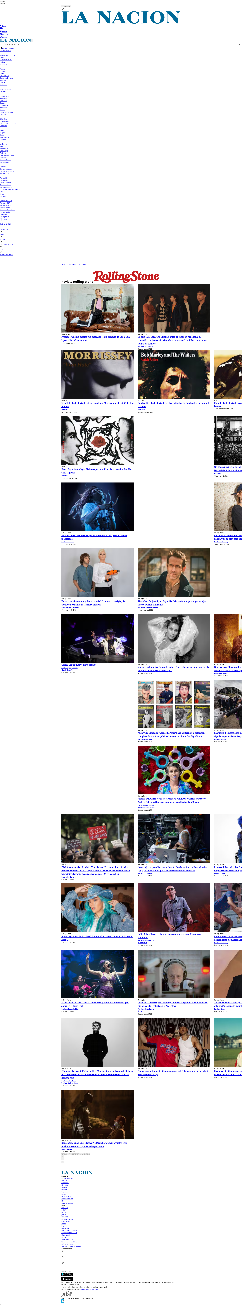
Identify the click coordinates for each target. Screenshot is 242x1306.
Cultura (2, 103)
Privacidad (94, 1289)
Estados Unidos (5, 89)
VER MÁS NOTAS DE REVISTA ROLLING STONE (75, 1154)
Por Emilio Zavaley (221, 542)
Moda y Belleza (5, 160)
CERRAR (2, 1)
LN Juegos (3, 144)
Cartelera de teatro (7, 171)
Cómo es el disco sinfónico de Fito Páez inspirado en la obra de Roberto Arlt (97, 1074)
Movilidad (3, 80)
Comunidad (4, 105)
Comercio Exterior (6, 78)
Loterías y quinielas (7, 155)
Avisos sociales (5, 185)
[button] (121, 147)
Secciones (5, 29)
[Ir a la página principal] (121, 23)
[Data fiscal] (62, 1303)
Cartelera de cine (6, 169)
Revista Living (5, 208)
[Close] (62, 1156)
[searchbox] (120, 44)
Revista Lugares (5, 205)
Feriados (3, 153)
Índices (2, 83)
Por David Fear (66, 1149)
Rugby (2, 133)
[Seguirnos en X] (62, 1257)
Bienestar (3, 108)
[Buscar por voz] (239, 44)
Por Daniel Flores (67, 542)
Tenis (2, 135)
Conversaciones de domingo (10, 189)
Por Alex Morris (220, 739)
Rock (140, 1011)
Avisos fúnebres (5, 183)
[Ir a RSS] (62, 1269)
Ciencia (2, 110)
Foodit (4, 32)
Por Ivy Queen (219, 874)
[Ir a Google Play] (67, 1276)
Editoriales (4, 119)
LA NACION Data (6, 60)
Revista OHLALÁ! (6, 201)
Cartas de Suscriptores (8, 123)
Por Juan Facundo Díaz (69, 1009)
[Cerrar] (32, 40)
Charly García (66, 670)
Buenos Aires (4, 96)
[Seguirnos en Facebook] (62, 1252)
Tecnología (4, 148)
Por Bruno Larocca (145, 874)
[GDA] (66, 1296)
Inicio (4, 26)
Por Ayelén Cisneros (68, 877)
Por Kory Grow (219, 1009)
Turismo (3, 146)
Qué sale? (3, 167)
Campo (2, 73)
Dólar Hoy (3, 71)
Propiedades (4, 76)
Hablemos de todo (6, 112)
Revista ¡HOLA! (5, 203)
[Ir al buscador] (63, 9)
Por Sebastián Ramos (146, 805)
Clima (2, 58)
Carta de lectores (6, 187)
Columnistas (4, 121)
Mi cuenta (5, 37)
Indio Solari (142, 943)
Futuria (2, 69)
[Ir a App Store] (67, 1280)
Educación (3, 101)
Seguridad (3, 98)
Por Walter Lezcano (145, 739)
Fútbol (2, 130)
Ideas (2, 194)
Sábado (2, 192)
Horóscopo (4, 151)
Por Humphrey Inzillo (69, 668)
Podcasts (3, 158)
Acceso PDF (4, 178)
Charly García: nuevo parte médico (79, 665)
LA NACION (65, 265)
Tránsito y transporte (7, 55)
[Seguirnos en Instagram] (62, 1263)
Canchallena (4, 137)
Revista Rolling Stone (7, 210)
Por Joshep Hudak (221, 673)
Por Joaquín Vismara (145, 347)
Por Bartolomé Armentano (71, 608)
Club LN (5, 35)
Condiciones (85, 1289)
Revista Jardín (5, 212)
